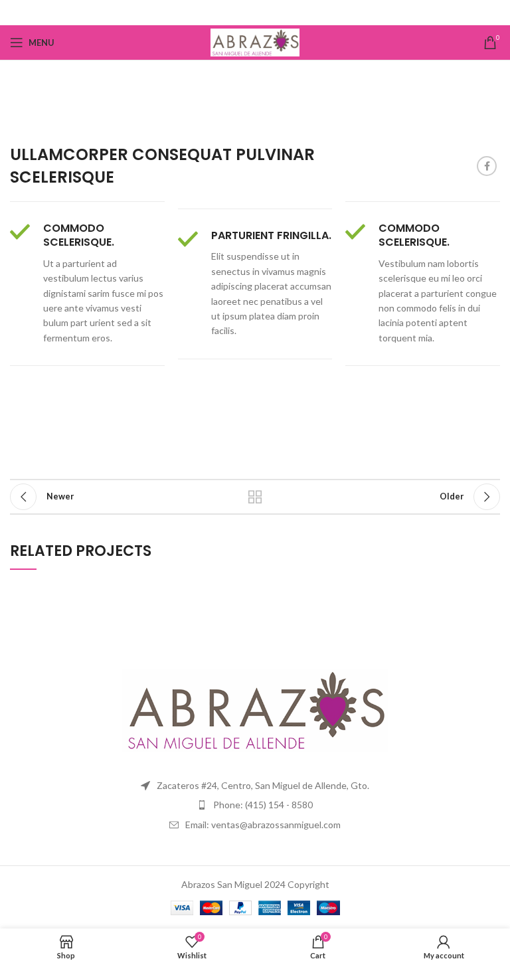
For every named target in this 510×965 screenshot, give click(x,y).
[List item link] (255, 805)
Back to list (255, 496)
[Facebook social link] (255, 13)
